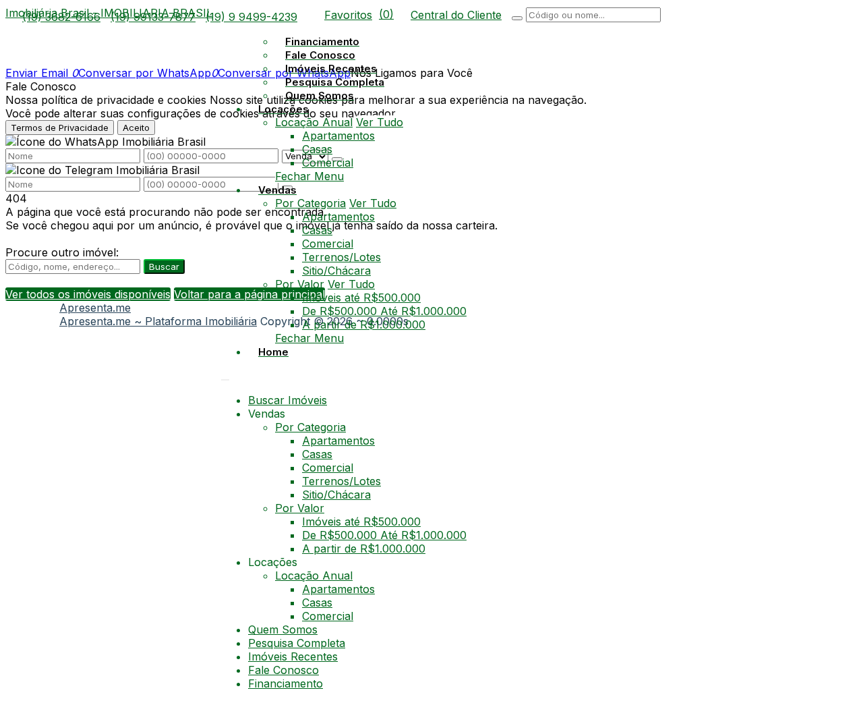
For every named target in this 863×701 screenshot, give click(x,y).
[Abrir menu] (225, 376)
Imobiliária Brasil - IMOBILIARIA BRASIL (108, 13)
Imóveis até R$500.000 (361, 297)
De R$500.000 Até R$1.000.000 (384, 311)
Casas (317, 149)
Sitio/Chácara (336, 270)
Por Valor (299, 284)
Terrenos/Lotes (341, 257)
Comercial (327, 162)
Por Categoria (310, 203)
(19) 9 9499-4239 (251, 17)
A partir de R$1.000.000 (363, 324)
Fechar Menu (309, 176)
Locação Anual (314, 122)
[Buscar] (517, 18)
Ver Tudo (379, 122)
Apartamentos (338, 135)
